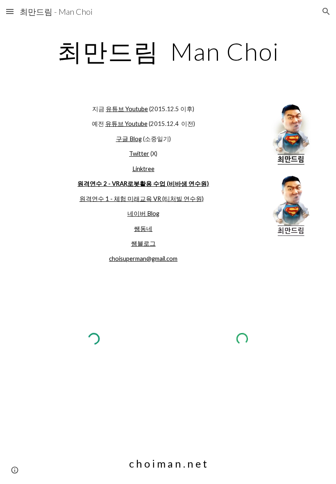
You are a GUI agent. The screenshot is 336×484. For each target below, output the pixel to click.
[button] (10, 11)
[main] (168, 51)
